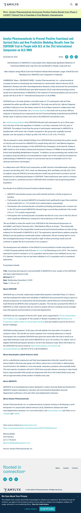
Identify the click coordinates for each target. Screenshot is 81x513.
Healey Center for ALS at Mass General (28, 322)
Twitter (16, 414)
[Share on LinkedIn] (71, 57)
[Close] (77, 496)
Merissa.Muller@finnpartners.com (16, 443)
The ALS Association (67, 316)
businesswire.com (29, 425)
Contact (75, 468)
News (58, 468)
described (40, 250)
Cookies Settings (31, 509)
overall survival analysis (15, 122)
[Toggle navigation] (71, 4)
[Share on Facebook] (66, 57)
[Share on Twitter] (76, 57)
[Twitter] (16, 479)
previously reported (38, 110)
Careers (66, 468)
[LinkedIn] (10, 479)
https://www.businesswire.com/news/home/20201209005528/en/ (30, 428)
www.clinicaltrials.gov (11, 349)
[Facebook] (5, 479)
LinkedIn (6, 414)
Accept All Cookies (47, 509)
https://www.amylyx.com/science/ (44, 346)
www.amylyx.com (55, 410)
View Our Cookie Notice (40, 504)
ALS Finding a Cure (10, 319)
